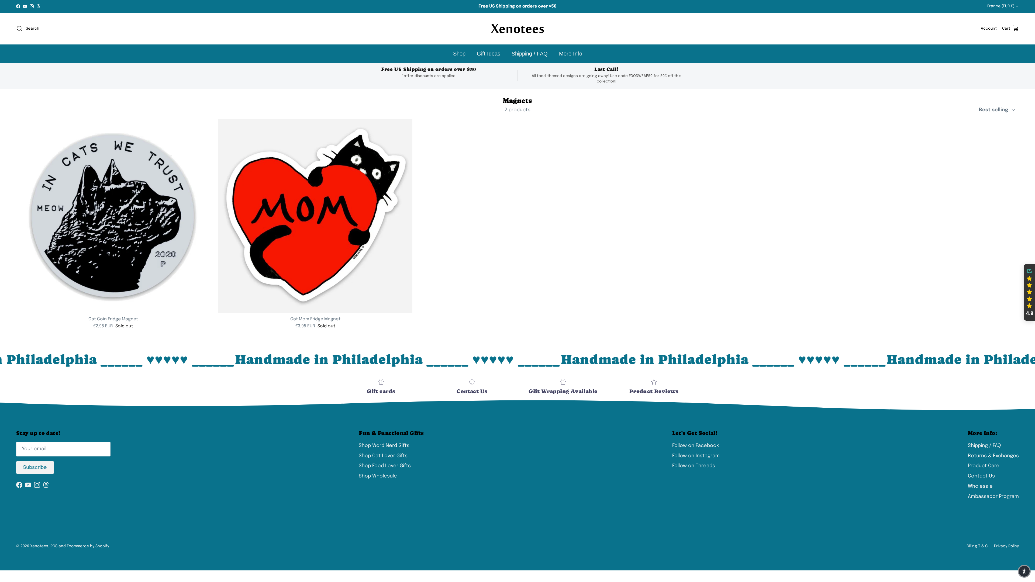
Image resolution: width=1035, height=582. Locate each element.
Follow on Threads (693, 465)
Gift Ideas (488, 54)
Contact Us (981, 476)
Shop (459, 54)
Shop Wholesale (378, 476)
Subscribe (35, 467)
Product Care (983, 465)
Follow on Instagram (696, 455)
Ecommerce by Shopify (88, 546)
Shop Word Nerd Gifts (384, 445)
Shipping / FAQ (530, 54)
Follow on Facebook (695, 445)
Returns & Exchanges (993, 455)
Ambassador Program (993, 496)
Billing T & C (977, 546)
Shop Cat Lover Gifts (383, 455)
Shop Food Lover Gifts (385, 465)
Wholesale (980, 486)
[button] (1029, 292)
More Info (570, 54)
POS (53, 546)
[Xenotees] (517, 28)
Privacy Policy (1006, 546)
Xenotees (39, 546)
